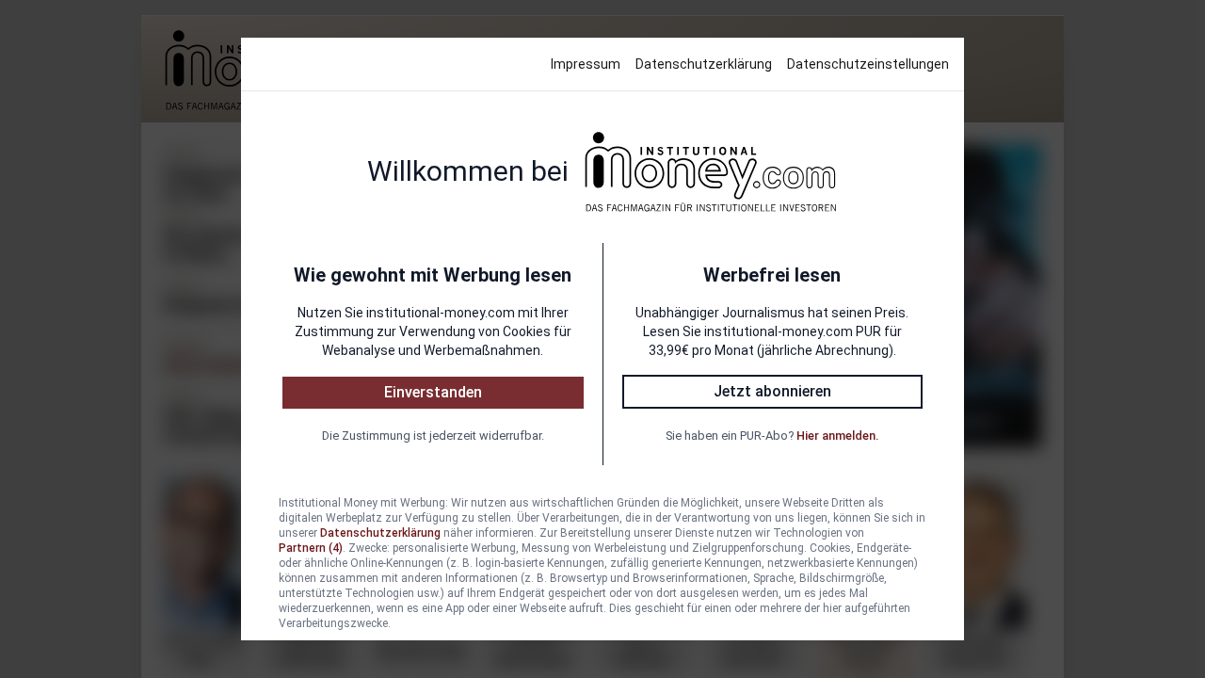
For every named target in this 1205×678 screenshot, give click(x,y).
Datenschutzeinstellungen (868, 64)
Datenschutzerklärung (703, 64)
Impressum (585, 64)
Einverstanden (433, 392)
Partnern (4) (311, 548)
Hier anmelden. (837, 435)
